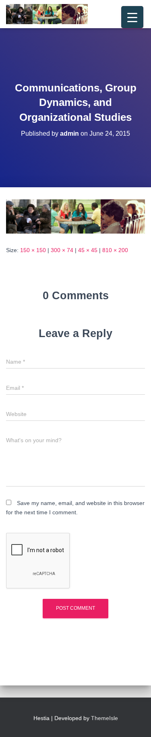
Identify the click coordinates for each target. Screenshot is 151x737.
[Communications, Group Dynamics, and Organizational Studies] (75, 216)
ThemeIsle (104, 718)
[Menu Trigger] (132, 17)
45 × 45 (87, 250)
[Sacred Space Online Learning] (50, 14)
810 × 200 (115, 250)
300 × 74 (62, 250)
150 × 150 (33, 250)
